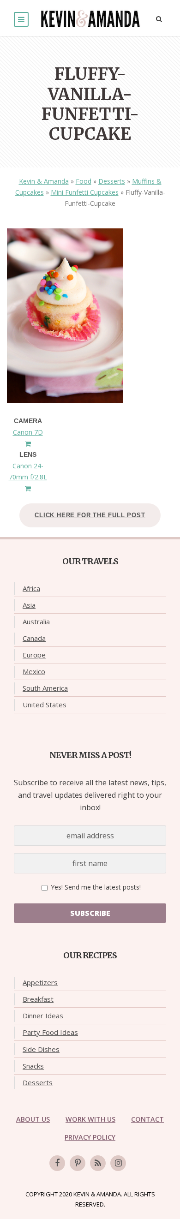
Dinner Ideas (43, 1015)
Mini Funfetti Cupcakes (85, 192)
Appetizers (40, 982)
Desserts (111, 181)
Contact (147, 1119)
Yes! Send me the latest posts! (95, 887)
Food (83, 181)
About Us (33, 1119)
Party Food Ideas (50, 1032)
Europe (34, 654)
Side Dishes (41, 1049)
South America (45, 688)
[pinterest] (77, 1163)
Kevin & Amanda (44, 181)
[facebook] (57, 1163)
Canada (34, 638)
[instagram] (118, 1163)
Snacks (33, 1065)
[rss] (98, 1163)
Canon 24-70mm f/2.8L (28, 471)
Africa (31, 588)
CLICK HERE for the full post (90, 515)
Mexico (34, 671)
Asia (29, 605)
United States (44, 704)
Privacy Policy (90, 1137)
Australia (36, 621)
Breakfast (38, 999)
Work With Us (90, 1119)
